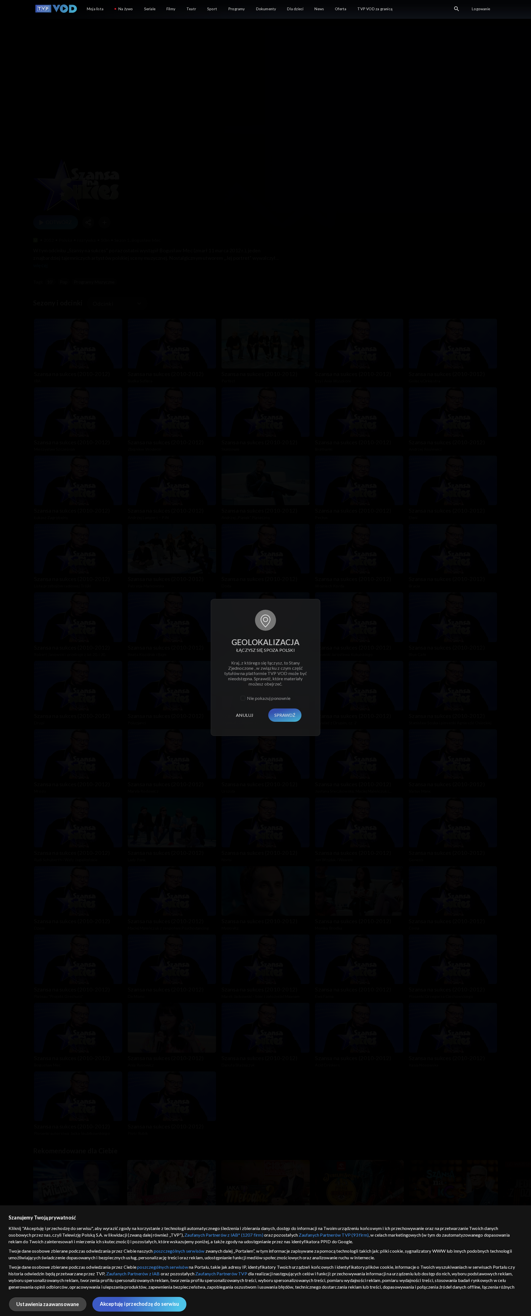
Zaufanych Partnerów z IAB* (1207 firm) (223, 1234)
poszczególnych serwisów (179, 1250)
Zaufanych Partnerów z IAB (133, 1273)
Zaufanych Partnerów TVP (221, 1273)
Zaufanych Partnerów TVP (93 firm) (334, 1234)
